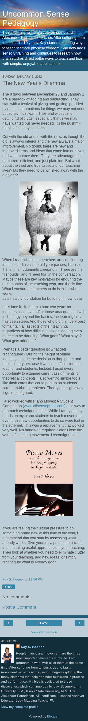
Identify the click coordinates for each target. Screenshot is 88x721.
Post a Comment (19, 607)
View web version (44, 632)
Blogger (52, 716)
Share (8, 586)
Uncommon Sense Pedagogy (35, 18)
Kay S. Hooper (32, 647)
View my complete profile (19, 707)
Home (44, 623)
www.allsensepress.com (44, 406)
